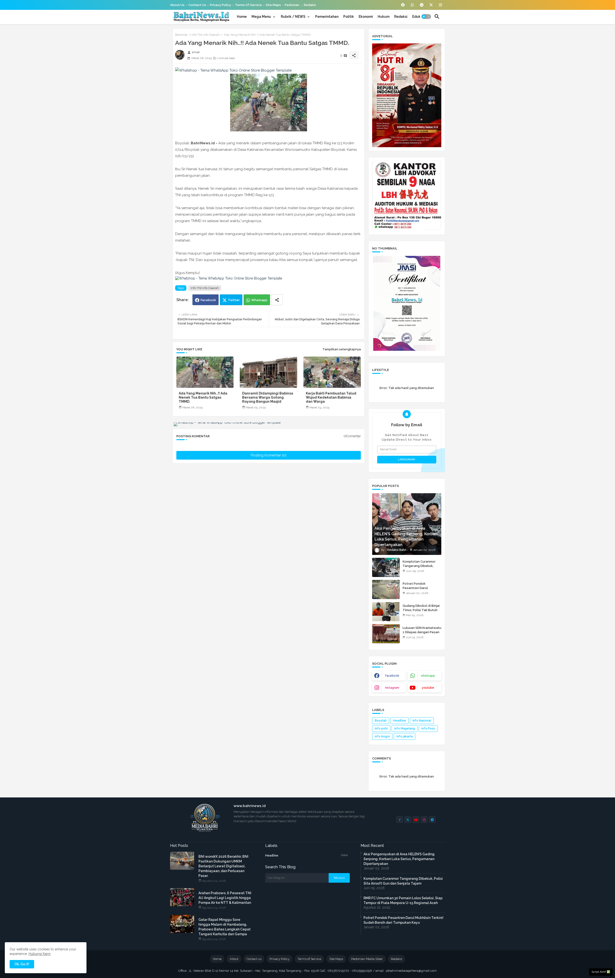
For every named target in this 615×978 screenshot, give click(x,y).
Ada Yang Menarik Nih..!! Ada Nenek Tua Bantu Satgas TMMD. (203, 397)
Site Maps (273, 5)
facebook (392, 675)
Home (242, 16)
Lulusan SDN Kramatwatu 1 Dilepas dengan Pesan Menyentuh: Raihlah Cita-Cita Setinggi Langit (422, 634)
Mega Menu (261, 16)
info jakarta (404, 736)
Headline (399, 720)
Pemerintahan (326, 16)
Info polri (381, 728)
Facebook (208, 300)
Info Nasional (421, 720)
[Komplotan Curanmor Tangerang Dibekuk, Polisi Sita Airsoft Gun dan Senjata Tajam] (386, 567)
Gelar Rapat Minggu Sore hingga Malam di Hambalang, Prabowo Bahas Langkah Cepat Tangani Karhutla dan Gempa (224, 927)
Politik (348, 16)
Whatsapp (259, 300)
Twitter (234, 300)
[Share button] (277, 299)
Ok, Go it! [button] (21, 964)
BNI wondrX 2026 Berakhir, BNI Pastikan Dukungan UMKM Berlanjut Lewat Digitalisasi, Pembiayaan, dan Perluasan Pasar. (223, 866)
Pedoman (292, 5)
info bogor (382, 736)
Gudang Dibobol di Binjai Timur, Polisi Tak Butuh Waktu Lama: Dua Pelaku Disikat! (421, 612)
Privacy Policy (220, 5)
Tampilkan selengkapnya (341, 349)
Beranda (181, 34)
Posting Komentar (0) (268, 455)
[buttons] (403, 5)
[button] (426, 16)
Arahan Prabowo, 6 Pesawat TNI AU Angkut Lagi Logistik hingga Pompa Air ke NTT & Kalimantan (224, 898)
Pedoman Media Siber (367, 959)
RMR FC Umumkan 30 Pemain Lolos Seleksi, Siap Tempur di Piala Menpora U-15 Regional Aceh (403, 900)
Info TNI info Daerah (205, 34)
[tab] (241, 16)
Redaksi (310, 5)
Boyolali (381, 720)
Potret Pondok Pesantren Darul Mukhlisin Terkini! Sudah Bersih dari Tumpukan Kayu (403, 920)
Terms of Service (248, 5)
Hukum (383, 16)
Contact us (197, 5)
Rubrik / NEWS (293, 16)
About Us (177, 5)
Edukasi (418, 16)
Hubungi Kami (39, 954)
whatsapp (428, 675)
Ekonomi (366, 16)
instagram (392, 687)
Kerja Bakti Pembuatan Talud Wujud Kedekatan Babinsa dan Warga (331, 397)
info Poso (428, 728)
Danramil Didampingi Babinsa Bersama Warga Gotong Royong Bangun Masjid (267, 397)
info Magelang (404, 728)
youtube (428, 687)
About (234, 959)
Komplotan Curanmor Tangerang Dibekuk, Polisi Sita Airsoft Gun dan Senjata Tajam (419, 568)
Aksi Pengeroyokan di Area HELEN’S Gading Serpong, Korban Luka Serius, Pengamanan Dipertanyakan (399, 859)
